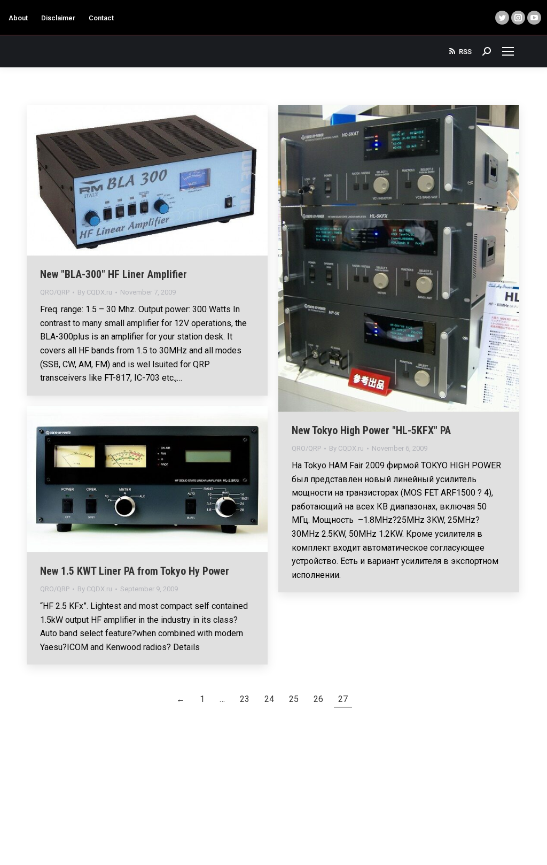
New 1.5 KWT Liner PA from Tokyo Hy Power (134, 571)
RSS (465, 52)
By (94, 292)
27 (343, 699)
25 (294, 699)
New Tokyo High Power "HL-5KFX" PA (371, 430)
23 (244, 699)
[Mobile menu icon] (508, 51)
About (18, 18)
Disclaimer (58, 18)
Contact (101, 18)
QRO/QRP (54, 292)
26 (318, 699)
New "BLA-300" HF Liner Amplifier (113, 274)
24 (269, 699)
